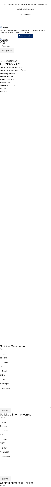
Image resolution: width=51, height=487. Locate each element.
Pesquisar (4, 41)
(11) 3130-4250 (25, 15)
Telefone (3, 358)
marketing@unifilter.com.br (11, 322)
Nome (2, 349)
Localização (5, 318)
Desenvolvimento (7, 330)
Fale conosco (5, 316)
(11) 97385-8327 (7, 326)
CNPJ (2, 375)
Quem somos (5, 315)
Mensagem (4, 384)
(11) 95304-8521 (7, 328)
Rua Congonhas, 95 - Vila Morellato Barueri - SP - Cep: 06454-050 (23, 310)
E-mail (2, 366)
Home (3, 61)
